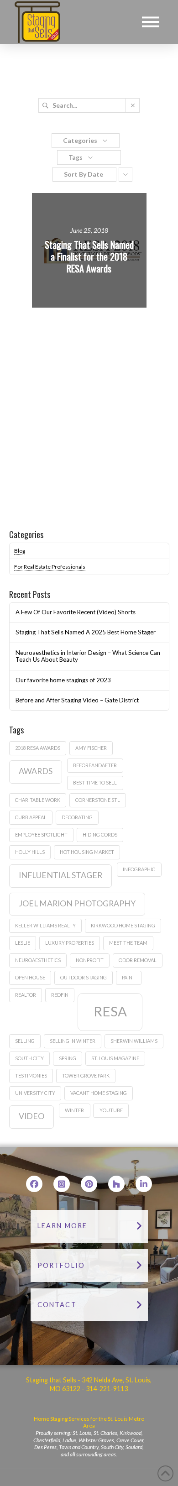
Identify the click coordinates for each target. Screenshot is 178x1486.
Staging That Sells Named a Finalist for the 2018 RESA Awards (89, 256)
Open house (30, 977)
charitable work (37, 800)
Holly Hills (30, 852)
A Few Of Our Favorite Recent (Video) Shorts (76, 612)
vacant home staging (98, 1093)
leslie (22, 943)
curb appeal (31, 817)
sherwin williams (133, 1041)
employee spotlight (41, 834)
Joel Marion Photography (77, 903)
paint (129, 977)
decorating (77, 817)
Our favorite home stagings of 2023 (63, 680)
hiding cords (100, 834)
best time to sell (95, 782)
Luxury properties (69, 943)
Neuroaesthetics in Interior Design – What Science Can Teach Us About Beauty (88, 656)
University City (35, 1093)
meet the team (128, 943)
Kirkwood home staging (123, 925)
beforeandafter (95, 765)
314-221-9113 (106, 1388)
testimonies (31, 1075)
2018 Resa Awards (37, 748)
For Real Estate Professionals (49, 566)
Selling (25, 1041)
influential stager (60, 875)
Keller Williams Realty (45, 925)
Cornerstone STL (97, 800)
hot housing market (87, 852)
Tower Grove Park (86, 1075)
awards (35, 771)
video (31, 1116)
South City (29, 1058)
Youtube (111, 1110)
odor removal (138, 960)
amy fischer (91, 748)
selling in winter (72, 1041)
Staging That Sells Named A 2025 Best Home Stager (86, 632)
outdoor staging (83, 977)
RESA (110, 1011)
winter (74, 1110)
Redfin (59, 995)
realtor (25, 995)
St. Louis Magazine (115, 1058)
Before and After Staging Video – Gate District (77, 700)
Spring (67, 1058)
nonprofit (90, 960)
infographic (139, 869)
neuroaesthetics (38, 960)
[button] (150, 22)
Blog (19, 550)
